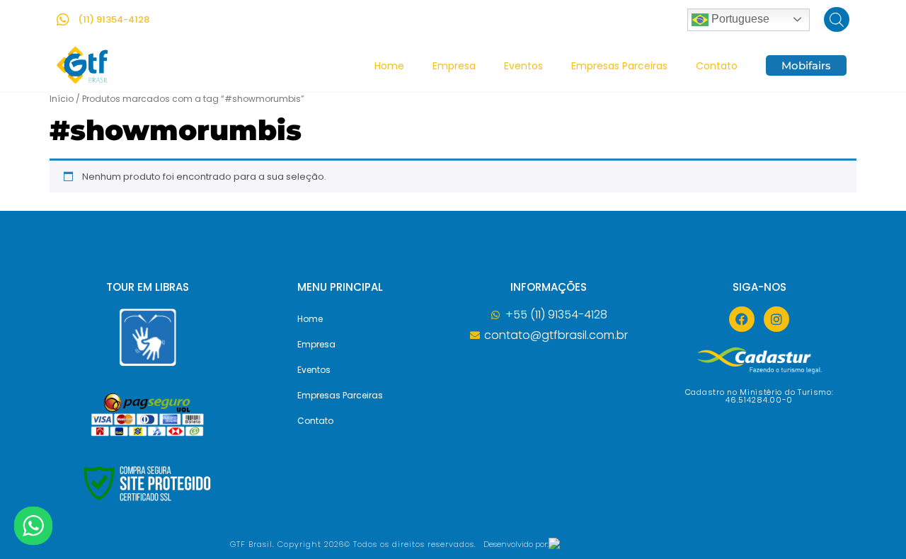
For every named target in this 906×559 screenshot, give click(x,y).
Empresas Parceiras (619, 66)
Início (62, 99)
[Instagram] (776, 319)
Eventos (523, 66)
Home (389, 66)
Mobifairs (806, 65)
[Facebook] (742, 319)
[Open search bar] (837, 19)
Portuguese (739, 19)
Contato (717, 66)
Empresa (454, 66)
